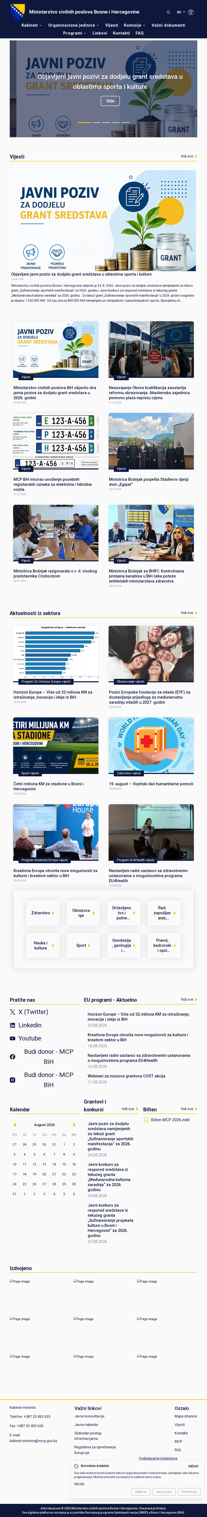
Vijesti (111, 25)
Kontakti (121, 33)
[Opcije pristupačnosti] (191, 12)
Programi (72, 33)
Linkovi (100, 33)
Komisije (132, 25)
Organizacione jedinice (71, 25)
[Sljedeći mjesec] (74, 1125)
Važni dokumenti (168, 25)
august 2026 (44, 1125)
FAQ (140, 33)
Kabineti (30, 25)
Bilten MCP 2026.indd (170, 1119)
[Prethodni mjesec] (14, 1125)
